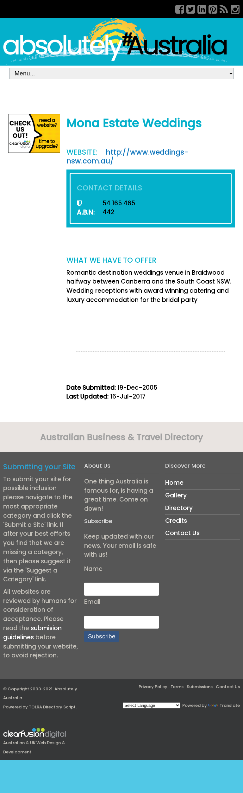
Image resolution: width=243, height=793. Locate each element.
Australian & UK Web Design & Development (34, 747)
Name (93, 569)
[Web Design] (34, 133)
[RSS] (222, 8)
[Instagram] (233, 8)
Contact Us (182, 533)
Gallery (176, 495)
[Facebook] (177, 8)
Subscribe (101, 636)
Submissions (200, 687)
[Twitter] (188, 8)
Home (174, 482)
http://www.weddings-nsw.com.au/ (127, 156)
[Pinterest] (211, 8)
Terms (177, 687)
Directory (179, 508)
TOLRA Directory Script (52, 707)
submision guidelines (32, 633)
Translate (230, 705)
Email (92, 602)
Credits (176, 520)
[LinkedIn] (199, 8)
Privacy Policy (153, 687)
